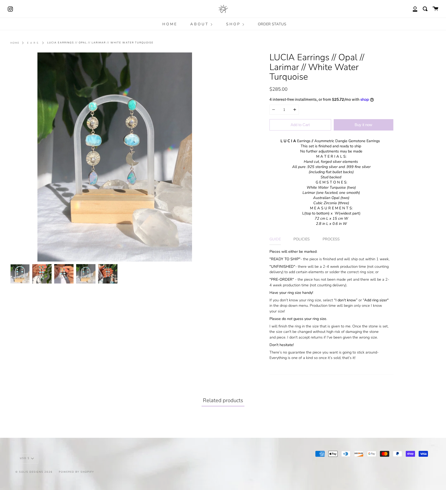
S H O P (233, 24)
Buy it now (363, 124)
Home (15, 42)
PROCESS (331, 239)
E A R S (33, 42)
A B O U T (199, 24)
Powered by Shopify (76, 471)
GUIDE (275, 239)
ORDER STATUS (272, 24)
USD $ (25, 458)
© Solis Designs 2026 (34, 471)
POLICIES (301, 239)
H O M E (169, 24)
